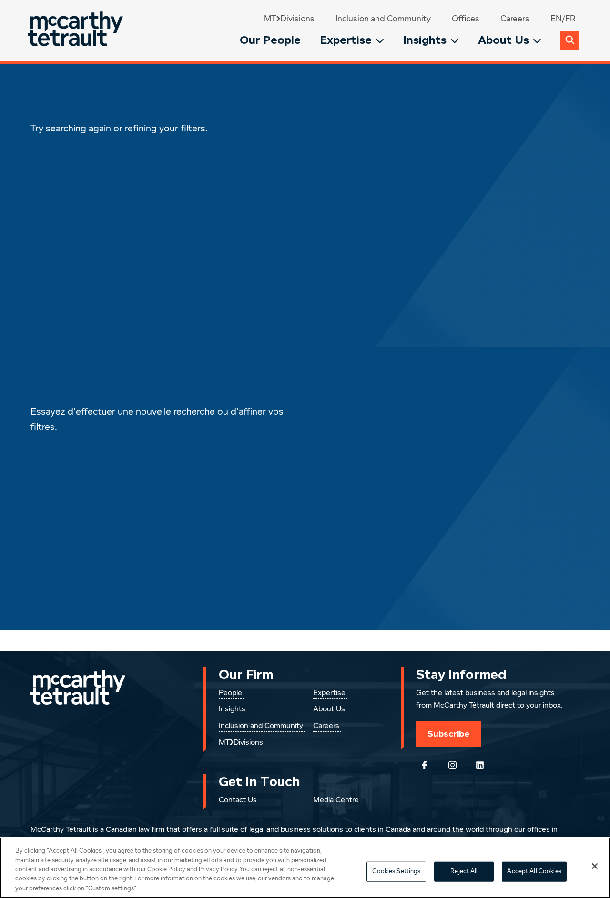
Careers (514, 19)
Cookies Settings (396, 871)
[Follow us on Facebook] (424, 765)
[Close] (594, 866)
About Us (503, 40)
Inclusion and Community (383, 19)
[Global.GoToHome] (76, 30)
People (230, 693)
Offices (465, 19)
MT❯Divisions (289, 19)
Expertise (346, 40)
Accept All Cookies (534, 871)
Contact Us (238, 800)
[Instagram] (452, 765)
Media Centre (336, 800)
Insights (425, 40)
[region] (305, 867)
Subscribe (448, 733)
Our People (270, 40)
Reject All (464, 871)
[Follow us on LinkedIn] (479, 765)
